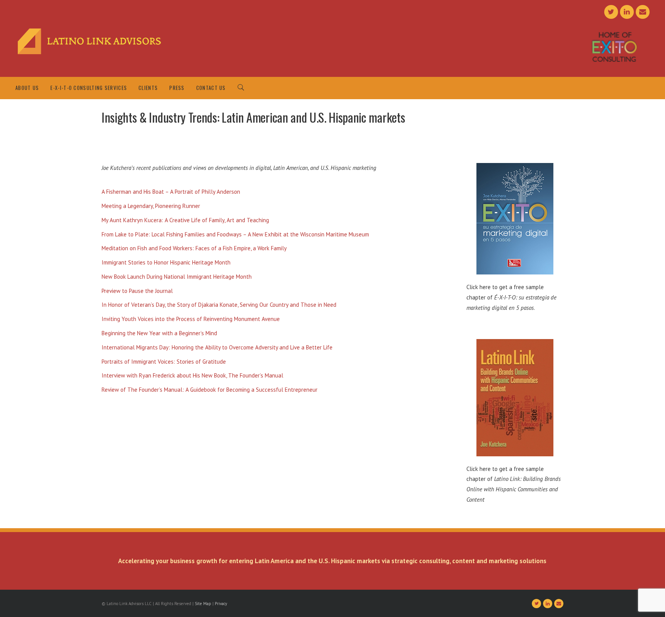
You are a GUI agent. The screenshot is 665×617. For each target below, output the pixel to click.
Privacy (221, 603)
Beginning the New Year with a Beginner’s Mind (159, 333)
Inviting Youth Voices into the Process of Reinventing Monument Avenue (191, 319)
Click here (478, 287)
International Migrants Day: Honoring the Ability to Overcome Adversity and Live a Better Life (217, 347)
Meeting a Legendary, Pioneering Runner (151, 206)
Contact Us (211, 87)
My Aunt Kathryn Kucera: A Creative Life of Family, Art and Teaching (185, 220)
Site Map (203, 603)
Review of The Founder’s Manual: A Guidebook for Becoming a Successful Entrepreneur (209, 389)
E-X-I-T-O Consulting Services (88, 87)
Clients (148, 87)
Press (177, 87)
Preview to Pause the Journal (137, 290)
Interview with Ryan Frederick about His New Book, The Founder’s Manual (192, 375)
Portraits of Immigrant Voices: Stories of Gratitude (164, 361)
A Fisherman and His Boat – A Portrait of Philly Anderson (171, 191)
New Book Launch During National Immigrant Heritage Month (177, 276)
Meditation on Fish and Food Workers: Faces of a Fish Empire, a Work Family (194, 248)
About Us (27, 87)
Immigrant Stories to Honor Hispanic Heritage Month (166, 262)
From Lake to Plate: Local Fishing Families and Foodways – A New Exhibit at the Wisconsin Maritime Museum (235, 234)
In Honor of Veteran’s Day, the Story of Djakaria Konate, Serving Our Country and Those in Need (219, 304)
